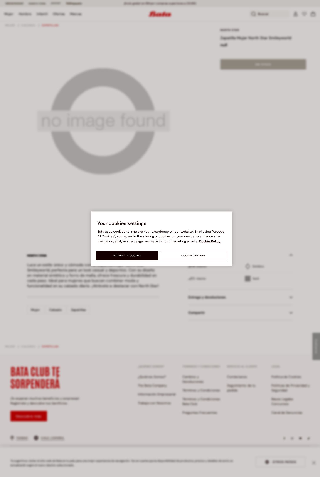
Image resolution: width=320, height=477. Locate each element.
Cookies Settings (193, 255)
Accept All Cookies (127, 255)
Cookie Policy (210, 241)
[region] (161, 238)
